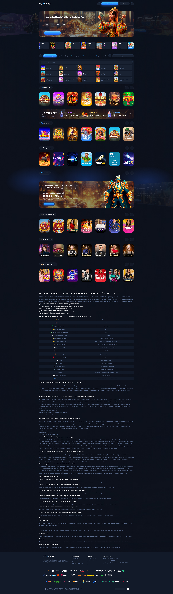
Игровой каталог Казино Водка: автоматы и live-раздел (54, 310)
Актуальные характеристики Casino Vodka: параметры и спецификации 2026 (59, 303)
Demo (44, 106)
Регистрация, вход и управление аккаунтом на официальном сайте (57, 312)
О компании (75, 558)
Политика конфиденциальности (92, 562)
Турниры (74, 561)
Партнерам (90, 564)
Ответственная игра (92, 560)
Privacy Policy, (125, 562)
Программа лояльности (77, 560)
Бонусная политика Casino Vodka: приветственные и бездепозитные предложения (61, 306)
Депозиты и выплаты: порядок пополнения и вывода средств (55, 308)
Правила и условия (92, 558)
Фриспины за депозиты (77, 563)
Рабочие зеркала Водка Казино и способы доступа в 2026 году (56, 305)
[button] (40, 55)
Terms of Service (106, 563)
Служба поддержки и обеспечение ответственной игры (54, 313)
